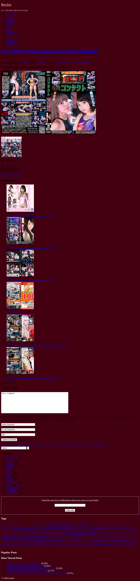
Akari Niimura (60, 524)
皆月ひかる (64, 544)
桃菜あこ (22, 544)
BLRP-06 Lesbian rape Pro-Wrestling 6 (24, 563)
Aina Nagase (10, 524)
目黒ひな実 (94, 544)
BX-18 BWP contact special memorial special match (49, 51)
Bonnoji (10, 17)
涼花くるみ (35, 545)
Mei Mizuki (18, 533)
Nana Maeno (81, 532)
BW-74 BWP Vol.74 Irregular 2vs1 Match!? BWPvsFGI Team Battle (36, 573)
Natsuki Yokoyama (108, 533)
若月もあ (109, 544)
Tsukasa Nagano (11, 540)
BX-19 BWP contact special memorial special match (84, 445)
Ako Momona (84, 524)
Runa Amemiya (95, 537)
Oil (8, 34)
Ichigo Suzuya (63, 62)
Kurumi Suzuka (102, 528)
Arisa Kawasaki (105, 525)
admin (26, 62)
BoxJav (6, 4)
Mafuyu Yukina (123, 528)
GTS (9, 27)
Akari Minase (38, 525)
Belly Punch (12, 15)
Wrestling (11, 39)
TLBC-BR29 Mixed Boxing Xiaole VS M (25, 566)
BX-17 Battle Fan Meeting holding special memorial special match (31, 445)
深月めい (48, 544)
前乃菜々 (46, 540)
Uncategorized (13, 488)
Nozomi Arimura (39, 536)
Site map (10, 44)
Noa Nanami (128, 533)
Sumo (9, 37)
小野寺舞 (78, 541)
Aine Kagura (24, 525)
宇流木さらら (64, 541)
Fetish (9, 25)
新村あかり (103, 540)
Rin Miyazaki (81, 537)
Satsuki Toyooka (128, 537)
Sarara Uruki (111, 537)
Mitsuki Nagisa (35, 533)
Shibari (10, 481)
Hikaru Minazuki (29, 528)
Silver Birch (12, 32)
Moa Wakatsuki (56, 533)
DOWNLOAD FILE (10, 175)
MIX (9, 29)
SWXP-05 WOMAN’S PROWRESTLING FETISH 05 (31, 568)
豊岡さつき (122, 545)
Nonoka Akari (12, 536)
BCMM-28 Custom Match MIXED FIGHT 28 (27, 571)
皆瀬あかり (79, 544)
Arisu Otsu (121, 525)
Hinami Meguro (60, 528)
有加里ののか (123, 540)
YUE (73, 62)
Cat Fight (11, 22)
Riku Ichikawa (64, 537)
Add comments (83, 62)
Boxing (10, 20)
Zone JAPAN (12, 42)
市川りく (88, 541)
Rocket (10, 478)
